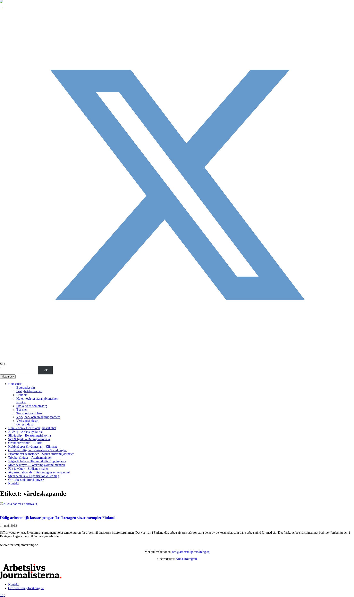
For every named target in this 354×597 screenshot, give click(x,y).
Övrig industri (25, 424)
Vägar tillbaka (37, 461)
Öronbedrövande (25, 443)
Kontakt (13, 483)
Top (2, 595)
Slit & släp (29, 435)
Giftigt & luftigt (37, 450)
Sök (2, 363)
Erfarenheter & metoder (41, 454)
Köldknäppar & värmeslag (32, 446)
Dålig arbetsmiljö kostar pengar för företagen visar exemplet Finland (58, 517)
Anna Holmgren (186, 559)
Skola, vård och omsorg (31, 406)
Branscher (14, 383)
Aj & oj (25, 431)
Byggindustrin (25, 387)
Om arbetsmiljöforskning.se (26, 479)
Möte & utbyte (36, 465)
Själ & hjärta (29, 439)
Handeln (21, 395)
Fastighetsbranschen (29, 391)
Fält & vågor (28, 468)
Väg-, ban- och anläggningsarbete (38, 417)
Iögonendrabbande (39, 472)
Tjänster (21, 409)
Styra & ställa (33, 476)
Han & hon (32, 428)
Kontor (21, 402)
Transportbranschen (29, 413)
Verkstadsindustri (27, 420)
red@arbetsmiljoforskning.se (190, 552)
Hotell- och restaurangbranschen (37, 398)
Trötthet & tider (30, 457)
